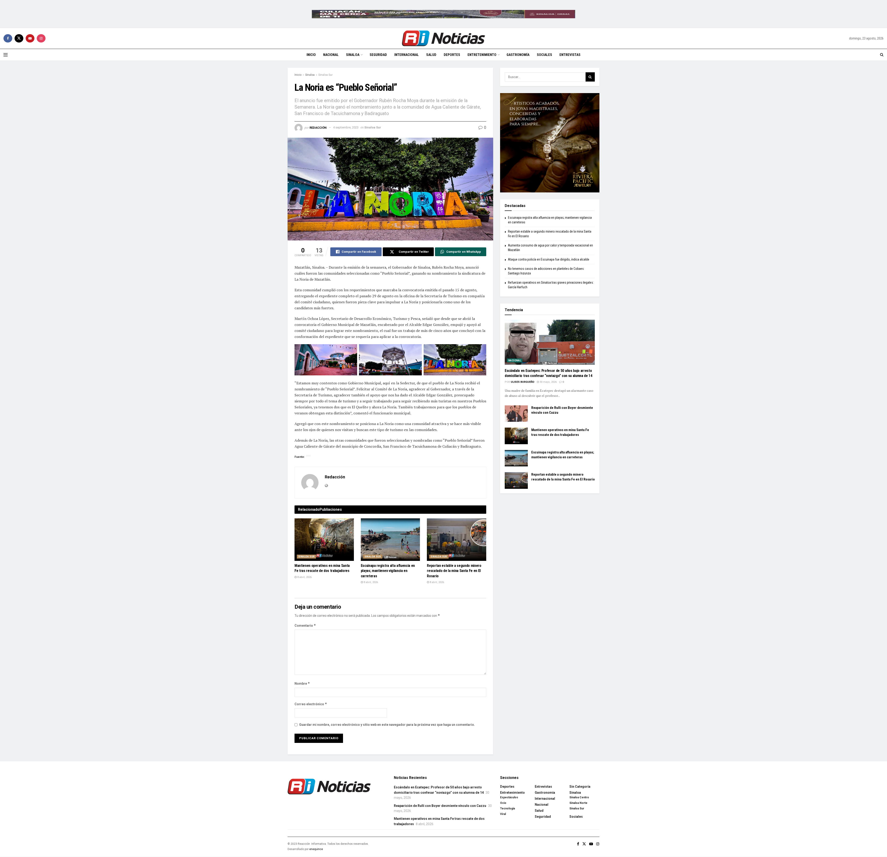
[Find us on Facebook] (7, 38)
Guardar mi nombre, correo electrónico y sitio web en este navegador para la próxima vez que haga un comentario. (387, 724)
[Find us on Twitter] (19, 38)
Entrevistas (569, 55)
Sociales (544, 55)
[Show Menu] (5, 54)
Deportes (452, 55)
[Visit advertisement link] (443, 14)
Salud (431, 55)
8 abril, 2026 (304, 577)
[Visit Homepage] (443, 38)
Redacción (318, 127)
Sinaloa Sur (325, 74)
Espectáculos (509, 797)
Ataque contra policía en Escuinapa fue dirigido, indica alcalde (548, 259)
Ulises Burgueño (522, 381)
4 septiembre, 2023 (345, 127)
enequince (316, 849)
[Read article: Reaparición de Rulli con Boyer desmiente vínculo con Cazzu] (516, 413)
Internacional (406, 55)
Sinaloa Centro (579, 797)
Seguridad (378, 55)
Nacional (331, 55)
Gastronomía (518, 55)
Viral (503, 814)
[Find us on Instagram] (41, 38)
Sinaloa (352, 55)
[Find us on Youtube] (30, 38)
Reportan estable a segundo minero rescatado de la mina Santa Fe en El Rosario (454, 570)
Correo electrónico (311, 704)
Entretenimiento (482, 55)
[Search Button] (882, 55)
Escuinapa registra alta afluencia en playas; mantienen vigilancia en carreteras (388, 570)
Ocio (503, 803)
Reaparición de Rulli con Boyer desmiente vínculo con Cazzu (440, 806)
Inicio (311, 55)
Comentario (305, 625)
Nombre (302, 683)
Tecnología (507, 808)
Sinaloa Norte (578, 803)
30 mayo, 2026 (548, 381)
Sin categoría (579, 786)
